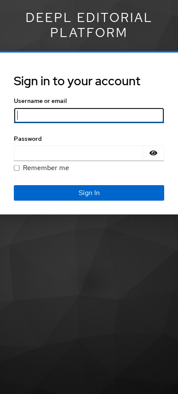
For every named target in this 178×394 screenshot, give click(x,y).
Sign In (89, 192)
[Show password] (153, 153)
